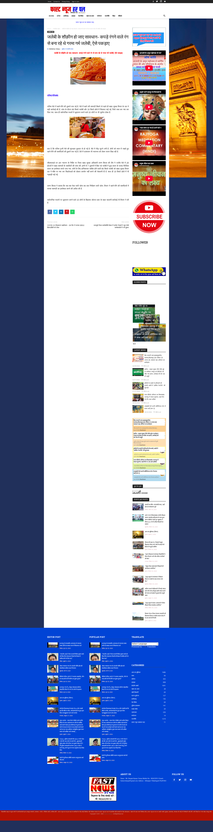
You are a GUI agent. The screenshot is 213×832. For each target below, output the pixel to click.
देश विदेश (80, 16)
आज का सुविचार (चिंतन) (151, 532)
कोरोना (133, 679)
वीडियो (120, 16)
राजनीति (107, 16)
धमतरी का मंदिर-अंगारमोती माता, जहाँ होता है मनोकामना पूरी (155, 506)
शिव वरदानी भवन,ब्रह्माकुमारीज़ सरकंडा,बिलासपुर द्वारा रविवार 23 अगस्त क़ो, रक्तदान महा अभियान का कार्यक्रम (154, 359)
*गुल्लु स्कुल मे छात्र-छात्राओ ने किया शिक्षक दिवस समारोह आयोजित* (155, 604)
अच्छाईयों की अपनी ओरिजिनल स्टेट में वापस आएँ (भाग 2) (155, 407)
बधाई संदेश (135, 709)
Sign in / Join (75, 1)
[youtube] (164, 1)
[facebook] (153, 1)
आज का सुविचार (136, 672)
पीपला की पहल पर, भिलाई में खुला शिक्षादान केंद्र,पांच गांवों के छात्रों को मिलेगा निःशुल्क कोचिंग (154, 544)
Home (49, 1)
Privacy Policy (66, 1)
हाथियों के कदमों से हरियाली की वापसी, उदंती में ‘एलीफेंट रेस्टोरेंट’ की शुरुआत (154, 385)
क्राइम (73, 16)
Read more (143, 430)
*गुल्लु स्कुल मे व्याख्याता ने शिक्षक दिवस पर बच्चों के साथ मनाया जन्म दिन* (154, 579)
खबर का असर (90, 16)
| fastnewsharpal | (108, 814)
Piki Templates (54, 819)
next (135, 343)
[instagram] (161, 1)
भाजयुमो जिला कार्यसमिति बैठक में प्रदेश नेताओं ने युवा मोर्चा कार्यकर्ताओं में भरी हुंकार (111, 226)
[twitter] (157, 1)
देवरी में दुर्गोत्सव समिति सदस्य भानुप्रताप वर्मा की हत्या (71, 759)
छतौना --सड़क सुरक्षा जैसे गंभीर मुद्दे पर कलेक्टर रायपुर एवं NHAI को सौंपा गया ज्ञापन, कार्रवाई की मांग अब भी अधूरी (154, 373)
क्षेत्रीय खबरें (135, 685)
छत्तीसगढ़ (65, 16)
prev (133, 343)
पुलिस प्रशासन (136, 705)
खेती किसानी (135, 692)
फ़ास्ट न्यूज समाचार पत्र (138, 722)
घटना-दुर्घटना (135, 695)
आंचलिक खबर (51, 32)
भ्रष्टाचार (134, 712)
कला (133, 675)
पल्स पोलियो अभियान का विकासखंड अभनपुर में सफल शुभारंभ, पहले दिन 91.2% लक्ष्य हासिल (154, 397)
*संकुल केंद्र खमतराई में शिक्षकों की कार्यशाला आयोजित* (154, 567)
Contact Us (56, 1)
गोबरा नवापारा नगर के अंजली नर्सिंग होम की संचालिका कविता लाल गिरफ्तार (71, 667)
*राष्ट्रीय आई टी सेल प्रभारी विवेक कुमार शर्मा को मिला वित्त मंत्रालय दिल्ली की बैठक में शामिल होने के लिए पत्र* (72, 656)
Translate (151, 647)
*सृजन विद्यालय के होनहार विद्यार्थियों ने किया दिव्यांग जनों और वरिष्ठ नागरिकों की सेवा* (155, 556)
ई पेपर (58, 16)
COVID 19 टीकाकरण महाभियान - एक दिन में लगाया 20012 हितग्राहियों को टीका (65, 226)
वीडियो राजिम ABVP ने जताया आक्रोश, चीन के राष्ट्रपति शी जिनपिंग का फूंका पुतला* (72, 678)
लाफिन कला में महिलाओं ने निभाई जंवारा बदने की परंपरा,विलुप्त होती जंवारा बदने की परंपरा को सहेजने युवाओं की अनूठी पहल (155, 592)
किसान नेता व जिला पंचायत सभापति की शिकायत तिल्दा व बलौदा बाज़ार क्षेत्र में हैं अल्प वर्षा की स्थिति (155, 616)
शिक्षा (113, 16)
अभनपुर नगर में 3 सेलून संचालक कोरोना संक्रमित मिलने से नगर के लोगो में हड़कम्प (71, 688)
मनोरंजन (99, 16)
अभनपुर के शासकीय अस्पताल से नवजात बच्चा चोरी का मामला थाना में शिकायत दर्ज (70, 644)
